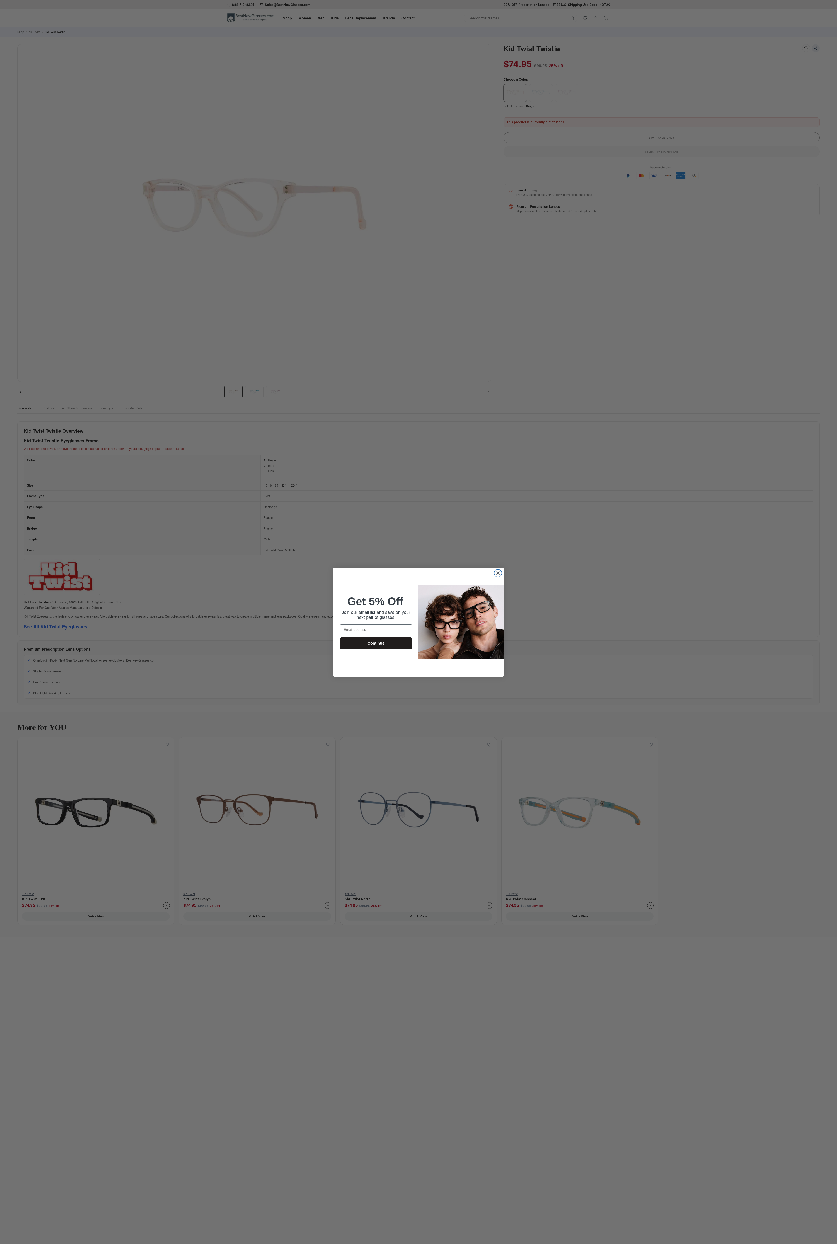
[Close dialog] (498, 573)
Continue (375, 643)
